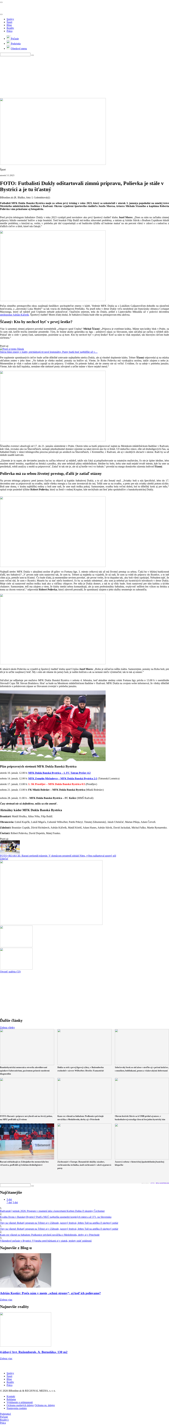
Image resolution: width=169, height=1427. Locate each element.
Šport (9, 22)
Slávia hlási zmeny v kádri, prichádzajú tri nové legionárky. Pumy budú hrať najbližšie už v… (49, 352)
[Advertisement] (80, 77)
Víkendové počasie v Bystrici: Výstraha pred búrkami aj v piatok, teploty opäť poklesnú (46, 1240)
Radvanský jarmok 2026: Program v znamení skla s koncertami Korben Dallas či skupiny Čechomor (52, 1211)
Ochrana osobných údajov (20, 1405)
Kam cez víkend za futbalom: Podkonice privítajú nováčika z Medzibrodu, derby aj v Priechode (50, 1234)
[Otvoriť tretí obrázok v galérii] (16, 968)
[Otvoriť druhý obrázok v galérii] (16, 946)
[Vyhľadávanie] (32, 55)
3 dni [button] (9, 1199)
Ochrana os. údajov (45, 1405)
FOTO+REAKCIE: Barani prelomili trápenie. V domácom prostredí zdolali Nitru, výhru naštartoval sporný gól (58, 855)
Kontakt (11, 1396)
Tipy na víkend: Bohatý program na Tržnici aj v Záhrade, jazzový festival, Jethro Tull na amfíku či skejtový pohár (59, 1222)
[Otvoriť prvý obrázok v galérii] (51, 924)
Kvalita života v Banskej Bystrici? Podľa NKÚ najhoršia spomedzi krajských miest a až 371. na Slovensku (55, 1217)
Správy (10, 19)
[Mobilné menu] (1, 2)
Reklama (11, 1399)
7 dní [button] (9, 1202)
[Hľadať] (1, 14)
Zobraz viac (6, 1299)
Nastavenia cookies (17, 1408)
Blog (9, 25)
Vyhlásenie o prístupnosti (20, 1402)
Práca (9, 31)
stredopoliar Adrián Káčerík (14, 314)
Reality (10, 28)
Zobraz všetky (7, 1027)
